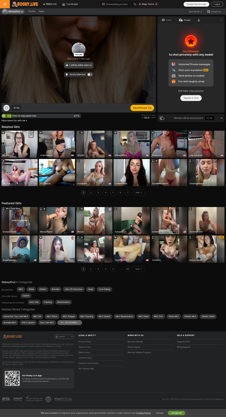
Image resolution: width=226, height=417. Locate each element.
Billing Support (183, 347)
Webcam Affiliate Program (139, 352)
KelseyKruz (9, 282)
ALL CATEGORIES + (70, 322)
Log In (217, 4)
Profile (31, 11)
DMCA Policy (84, 352)
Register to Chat (191, 98)
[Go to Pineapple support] (48, 399)
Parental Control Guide (88, 363)
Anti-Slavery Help (86, 369)
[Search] (135, 4)
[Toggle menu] (5, 4)
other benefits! (196, 91)
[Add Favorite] (6, 108)
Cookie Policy (143, 413)
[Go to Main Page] (25, 4)
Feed (41, 11)
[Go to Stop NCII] (63, 399)
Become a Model (135, 342)
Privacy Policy (84, 342)
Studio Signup (134, 347)
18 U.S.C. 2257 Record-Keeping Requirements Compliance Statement (193, 399)
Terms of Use (84, 347)
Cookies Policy (85, 358)
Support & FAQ (183, 342)
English (62, 336)
